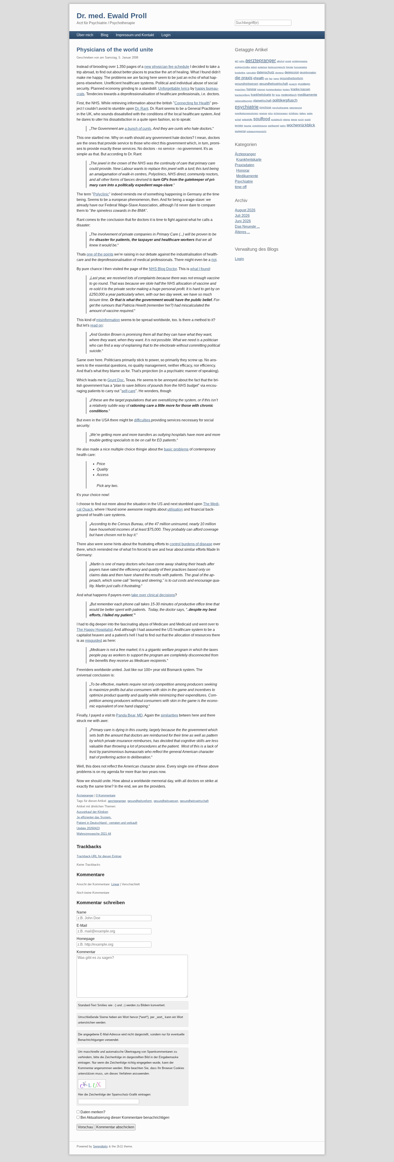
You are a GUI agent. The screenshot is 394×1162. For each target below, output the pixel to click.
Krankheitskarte (249, 159)
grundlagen (304, 83)
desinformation (308, 72)
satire (310, 113)
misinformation (108, 320)
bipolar (289, 67)
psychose (265, 107)
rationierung (295, 107)
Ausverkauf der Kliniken (92, 812)
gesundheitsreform (139, 801)
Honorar (242, 170)
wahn (283, 125)
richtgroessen (281, 113)
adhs (241, 61)
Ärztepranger (85, 795)
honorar (251, 89)
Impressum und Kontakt (135, 35)
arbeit (254, 67)
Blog (104, 35)
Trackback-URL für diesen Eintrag (99, 856)
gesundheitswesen (166, 801)
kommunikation (274, 89)
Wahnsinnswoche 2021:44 (94, 833)
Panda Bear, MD (129, 715)
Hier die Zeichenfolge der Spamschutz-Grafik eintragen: (114, 1094)
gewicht (293, 84)
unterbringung (259, 125)
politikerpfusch (284, 100)
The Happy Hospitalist (95, 630)
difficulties (142, 420)
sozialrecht (276, 119)
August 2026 (245, 210)
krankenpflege (242, 95)
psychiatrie (247, 106)
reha (270, 113)
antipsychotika (242, 67)
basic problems (176, 449)
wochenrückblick (301, 125)
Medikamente (247, 176)
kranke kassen (300, 89)
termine (239, 125)
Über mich (85, 35)
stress (294, 119)
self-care (128, 391)
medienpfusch (289, 94)
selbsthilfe (247, 119)
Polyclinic (101, 194)
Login (166, 35)
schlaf (238, 119)
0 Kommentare (105, 795)
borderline (240, 72)
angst (288, 61)
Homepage (86, 939)
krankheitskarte (261, 94)
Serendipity (100, 1146)
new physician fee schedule (166, 67)
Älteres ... (242, 232)
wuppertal (240, 131)
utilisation (175, 509)
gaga (276, 78)
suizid (308, 119)
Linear (115, 884)
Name (81, 912)
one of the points (100, 254)
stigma (286, 119)
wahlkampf (273, 125)
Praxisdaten (244, 165)
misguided (93, 640)
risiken (302, 113)
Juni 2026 (243, 221)
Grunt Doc (115, 380)
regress (263, 113)
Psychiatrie (244, 181)
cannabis (251, 72)
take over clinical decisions (153, 595)
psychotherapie (280, 107)
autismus (262, 67)
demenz (279, 72)
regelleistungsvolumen (246, 113)
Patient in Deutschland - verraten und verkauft (107, 822)
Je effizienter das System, (94, 817)
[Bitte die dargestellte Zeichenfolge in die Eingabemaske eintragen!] (92, 1084)
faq (270, 78)
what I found (200, 269)
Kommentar (86, 952)
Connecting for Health (192, 103)
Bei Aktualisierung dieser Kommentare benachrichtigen (124, 1117)
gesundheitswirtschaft (194, 801)
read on (96, 325)
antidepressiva (299, 61)
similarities (169, 715)
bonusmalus (300, 67)
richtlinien (293, 113)
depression (292, 72)
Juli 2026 (242, 216)
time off (240, 187)
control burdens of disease (191, 544)
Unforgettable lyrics (173, 88)
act (236, 61)
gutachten (240, 89)
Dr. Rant (141, 108)
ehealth (258, 78)
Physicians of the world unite (115, 49)
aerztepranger (117, 801)
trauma (247, 125)
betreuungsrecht (276, 67)
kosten (286, 89)
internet (261, 89)
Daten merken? (92, 1112)
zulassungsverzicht (256, 131)
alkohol (280, 61)
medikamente (307, 94)
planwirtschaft (262, 100)
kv (273, 94)
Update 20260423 (88, 828)
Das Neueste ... (247, 226)
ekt (266, 78)
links (278, 95)
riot (213, 260)
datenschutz (265, 72)
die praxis (243, 78)
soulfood (261, 118)
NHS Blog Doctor (163, 269)
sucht (301, 119)
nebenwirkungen (243, 101)
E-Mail (82, 925)
